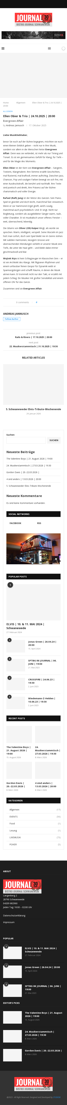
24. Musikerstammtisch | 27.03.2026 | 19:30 (28, 465)
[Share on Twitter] (45, 302)
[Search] (54, 48)
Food (35, 823)
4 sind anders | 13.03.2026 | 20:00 (23, 479)
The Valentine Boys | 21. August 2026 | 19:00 (29, 458)
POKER (35, 844)
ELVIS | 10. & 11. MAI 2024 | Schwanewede (25, 626)
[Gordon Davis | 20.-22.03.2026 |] (19, 770)
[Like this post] (39, 302)
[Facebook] (29, 3)
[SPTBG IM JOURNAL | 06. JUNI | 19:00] (15, 665)
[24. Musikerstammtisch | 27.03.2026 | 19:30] (48, 734)
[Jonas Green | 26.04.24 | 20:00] (15, 646)
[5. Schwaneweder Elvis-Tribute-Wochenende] (33, 384)
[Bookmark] (58, 48)
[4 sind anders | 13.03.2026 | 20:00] (48, 770)
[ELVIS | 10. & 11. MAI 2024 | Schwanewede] (33, 602)
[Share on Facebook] (42, 302)
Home (6, 102)
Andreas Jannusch (15, 125)
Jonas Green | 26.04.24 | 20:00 (42, 643)
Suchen (10, 434)
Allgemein (20, 102)
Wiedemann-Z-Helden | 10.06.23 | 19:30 (41, 700)
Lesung (35, 830)
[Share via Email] (51, 302)
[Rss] (37, 3)
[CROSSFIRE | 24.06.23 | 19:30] (15, 684)
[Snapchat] (33, 3)
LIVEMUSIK (35, 837)
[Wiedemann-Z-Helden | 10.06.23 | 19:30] (15, 703)
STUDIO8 (56, 1097)
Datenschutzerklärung (14, 915)
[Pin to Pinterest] (48, 302)
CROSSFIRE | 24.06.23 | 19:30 (41, 681)
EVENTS (35, 816)
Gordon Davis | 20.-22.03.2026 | (22, 472)
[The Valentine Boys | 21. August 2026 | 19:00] (19, 734)
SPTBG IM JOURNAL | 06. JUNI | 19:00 (42, 662)
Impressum (8, 922)
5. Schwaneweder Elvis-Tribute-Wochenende (33, 409)
